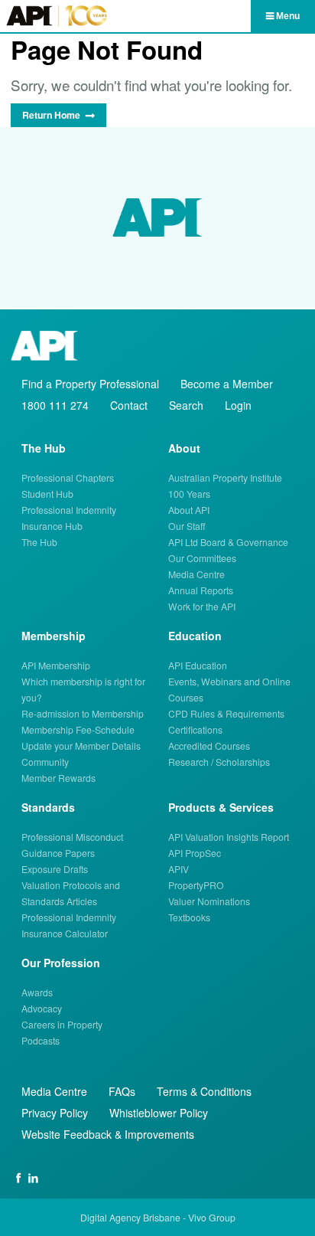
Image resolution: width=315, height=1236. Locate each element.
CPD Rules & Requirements (226, 713)
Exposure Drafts (54, 868)
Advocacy (41, 1008)
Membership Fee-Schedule (78, 729)
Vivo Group (211, 1217)
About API (188, 509)
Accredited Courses (209, 745)
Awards (37, 992)
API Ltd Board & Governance (228, 541)
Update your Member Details (81, 745)
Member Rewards (58, 777)
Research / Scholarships (219, 761)
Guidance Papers (58, 852)
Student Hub (47, 493)
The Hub (39, 541)
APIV (178, 868)
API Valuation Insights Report (228, 836)
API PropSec (194, 852)
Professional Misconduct (72, 836)
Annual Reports (200, 590)
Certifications (195, 729)
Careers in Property (61, 1024)
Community (45, 761)
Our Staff (187, 525)
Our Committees (202, 557)
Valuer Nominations (209, 900)
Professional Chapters (67, 477)
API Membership (55, 665)
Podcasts (40, 1040)
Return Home (51, 115)
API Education (197, 665)
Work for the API (201, 606)
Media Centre (196, 573)
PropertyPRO (196, 884)
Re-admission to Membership (82, 713)
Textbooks (189, 917)
